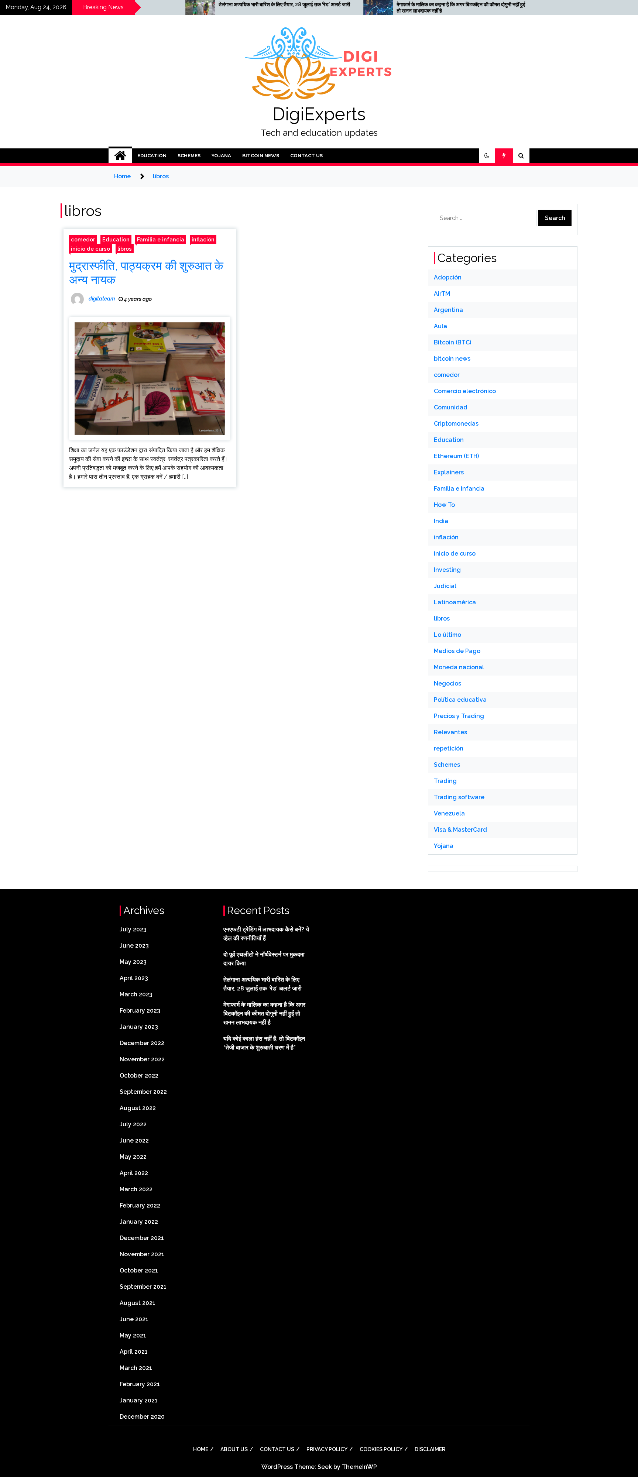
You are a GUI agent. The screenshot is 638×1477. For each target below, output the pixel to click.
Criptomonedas (456, 423)
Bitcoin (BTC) (452, 342)
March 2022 (136, 1189)
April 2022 (134, 1173)
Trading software (459, 797)
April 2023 (134, 978)
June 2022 (134, 1140)
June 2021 (134, 1319)
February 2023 (140, 1010)
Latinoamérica (455, 602)
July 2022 (133, 1124)
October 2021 (139, 1270)
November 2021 (142, 1254)
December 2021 (142, 1237)
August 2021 (137, 1302)
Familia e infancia (160, 239)
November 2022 (142, 1059)
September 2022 (143, 1091)
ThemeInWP (359, 1466)
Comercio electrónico (465, 391)
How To (444, 504)
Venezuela (449, 813)
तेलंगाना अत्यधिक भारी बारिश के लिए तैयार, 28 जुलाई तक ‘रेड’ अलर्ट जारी (231, 4)
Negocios (447, 683)
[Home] (120, 155)
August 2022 (138, 1108)
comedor (83, 239)
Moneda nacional (459, 667)
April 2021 (134, 1351)
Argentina (448, 309)
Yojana (221, 155)
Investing (447, 569)
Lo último (447, 634)
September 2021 (143, 1286)
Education (152, 155)
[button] (487, 155)
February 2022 (140, 1205)
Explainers (449, 472)
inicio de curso (90, 248)
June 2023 (134, 945)
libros (124, 248)
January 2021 (139, 1400)
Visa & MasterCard (460, 829)
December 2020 (142, 1416)
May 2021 (133, 1335)
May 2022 (133, 1156)
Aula (440, 326)
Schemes (189, 155)
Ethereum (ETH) (456, 456)
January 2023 (139, 1026)
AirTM (442, 293)
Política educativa (460, 699)
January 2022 (139, 1221)
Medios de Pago (457, 651)
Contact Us (306, 155)
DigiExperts (319, 114)
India (441, 521)
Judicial (445, 586)
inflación (203, 239)
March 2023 (136, 994)
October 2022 (139, 1075)
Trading (445, 780)
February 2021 (140, 1384)
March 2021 (136, 1367)
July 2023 (133, 929)
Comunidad (450, 407)
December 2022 (142, 1043)
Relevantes (450, 732)
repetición (448, 748)
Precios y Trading (459, 715)
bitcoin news (260, 155)
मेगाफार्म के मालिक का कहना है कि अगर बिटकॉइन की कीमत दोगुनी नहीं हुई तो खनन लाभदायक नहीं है (407, 7)
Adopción (448, 277)
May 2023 (133, 961)
